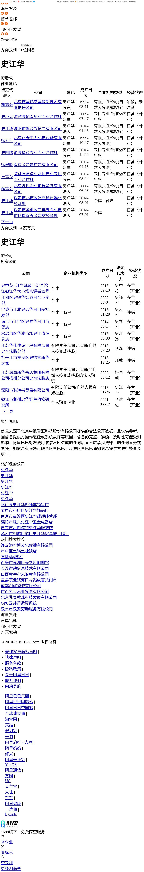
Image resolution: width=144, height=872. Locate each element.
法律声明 (13, 657)
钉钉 (9, 798)
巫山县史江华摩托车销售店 (25, 505)
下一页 (7, 222)
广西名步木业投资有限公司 (25, 591)
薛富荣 (7, 189)
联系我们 (13, 680)
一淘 (9, 737)
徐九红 (7, 141)
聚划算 (11, 731)
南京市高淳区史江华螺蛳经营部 (29, 516)
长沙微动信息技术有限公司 (25, 568)
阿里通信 (13, 770)
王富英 (7, 177)
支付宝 (11, 786)
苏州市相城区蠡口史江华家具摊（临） (35, 534)
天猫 (9, 725)
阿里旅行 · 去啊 (19, 742)
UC (8, 781)
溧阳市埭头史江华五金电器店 (27, 522)
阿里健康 (13, 804)
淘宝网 (11, 719)
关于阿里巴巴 (17, 675)
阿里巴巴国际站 (19, 702)
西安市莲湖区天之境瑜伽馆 (25, 563)
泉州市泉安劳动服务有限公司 (27, 609)
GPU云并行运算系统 (19, 603)
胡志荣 (7, 104)
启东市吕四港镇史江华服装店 (27, 528)
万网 (9, 776)
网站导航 (13, 686)
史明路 (7, 153)
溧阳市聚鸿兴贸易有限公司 (38, 129)
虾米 (9, 754)
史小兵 (7, 117)
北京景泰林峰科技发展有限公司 (29, 597)
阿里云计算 (15, 760)
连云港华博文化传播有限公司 (27, 545)
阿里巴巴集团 (17, 696)
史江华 (7, 129)
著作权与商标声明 (21, 652)
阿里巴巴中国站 (19, 708)
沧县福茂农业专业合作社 (36, 153)
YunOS (11, 764)
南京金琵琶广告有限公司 (36, 165)
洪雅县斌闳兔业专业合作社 (38, 117)
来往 (9, 792)
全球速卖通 (15, 713)
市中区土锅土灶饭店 (19, 551)
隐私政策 (13, 669)
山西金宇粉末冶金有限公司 (25, 574)
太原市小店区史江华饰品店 (25, 510)
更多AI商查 (11, 869)
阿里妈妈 (13, 748)
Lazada (11, 814)
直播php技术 (12, 557)
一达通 (11, 809)
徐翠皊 (7, 165)
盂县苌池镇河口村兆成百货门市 (29, 580)
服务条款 (13, 663)
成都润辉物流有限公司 (21, 586)
